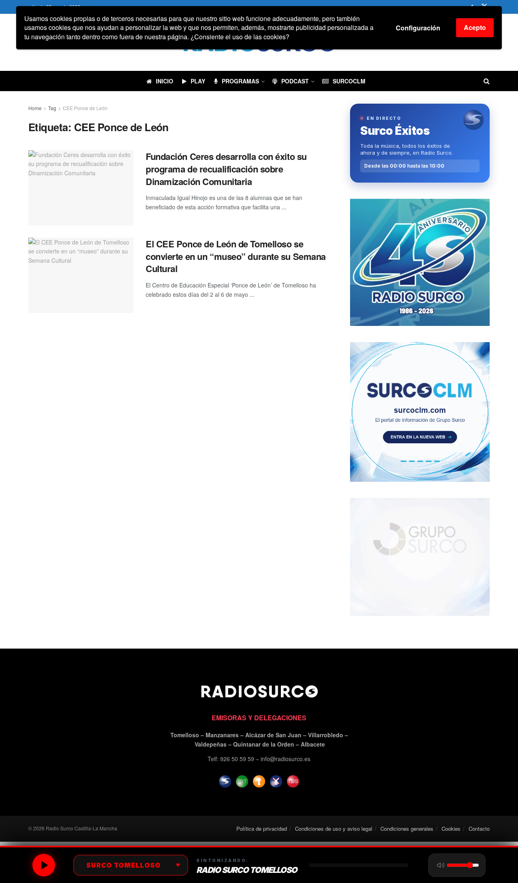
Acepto (475, 27)
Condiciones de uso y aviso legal (333, 828)
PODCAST (295, 81)
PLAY (198, 81)
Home (35, 107)
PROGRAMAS (240, 81)
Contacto (479, 828)
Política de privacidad (261, 828)
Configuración (418, 27)
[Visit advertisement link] (420, 262)
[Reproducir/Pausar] (43, 865)
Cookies (451, 828)
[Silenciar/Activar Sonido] (441, 865)
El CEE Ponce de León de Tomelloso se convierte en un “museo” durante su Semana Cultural (236, 256)
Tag (52, 107)
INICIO (164, 81)
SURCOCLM (349, 81)
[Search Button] (487, 81)
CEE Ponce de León (85, 107)
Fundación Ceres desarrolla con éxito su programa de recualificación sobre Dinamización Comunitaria (226, 169)
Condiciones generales (406, 828)
